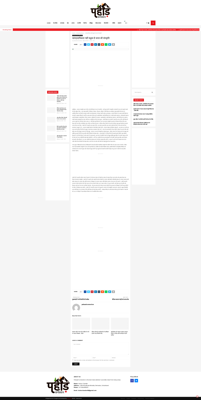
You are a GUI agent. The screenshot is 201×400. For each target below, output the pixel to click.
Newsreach (69, 398)
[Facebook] (147, 23)
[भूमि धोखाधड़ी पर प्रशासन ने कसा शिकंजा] (51, 138)
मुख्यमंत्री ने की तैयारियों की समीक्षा (80, 299)
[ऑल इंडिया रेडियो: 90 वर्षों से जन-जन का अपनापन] (51, 119)
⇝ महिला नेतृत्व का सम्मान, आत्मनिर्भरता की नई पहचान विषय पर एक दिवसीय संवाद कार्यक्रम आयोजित (145, 29)
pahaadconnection (78, 40)
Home (48, 23)
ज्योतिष (113, 23)
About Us (123, 398)
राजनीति (79, 23)
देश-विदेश (55, 23)
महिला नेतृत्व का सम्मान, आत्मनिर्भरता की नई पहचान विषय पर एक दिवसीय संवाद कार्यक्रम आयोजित (143, 104)
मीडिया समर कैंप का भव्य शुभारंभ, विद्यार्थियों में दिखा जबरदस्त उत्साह (61, 109)
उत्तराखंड (62, 23)
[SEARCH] (152, 92)
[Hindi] (126, 23)
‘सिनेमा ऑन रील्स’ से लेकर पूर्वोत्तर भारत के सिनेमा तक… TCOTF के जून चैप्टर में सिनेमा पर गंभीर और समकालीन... (62, 98)
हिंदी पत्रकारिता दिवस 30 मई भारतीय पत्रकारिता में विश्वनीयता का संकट (62, 128)
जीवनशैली (106, 23)
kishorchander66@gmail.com (87, 390)
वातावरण (119, 23)
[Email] (149, 23)
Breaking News (76, 35)
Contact (128, 398)
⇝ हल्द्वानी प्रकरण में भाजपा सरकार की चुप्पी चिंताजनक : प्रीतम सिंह (180, 29)
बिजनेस (85, 23)
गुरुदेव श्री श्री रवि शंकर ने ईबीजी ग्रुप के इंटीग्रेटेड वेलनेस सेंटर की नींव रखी (141, 123)
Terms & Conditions (149, 398)
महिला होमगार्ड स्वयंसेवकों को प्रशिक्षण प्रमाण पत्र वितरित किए (100, 332)
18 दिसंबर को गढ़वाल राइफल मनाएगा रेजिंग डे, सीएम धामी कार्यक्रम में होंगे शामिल (119, 333)
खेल (68, 23)
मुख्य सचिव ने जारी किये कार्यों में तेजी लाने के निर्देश (143, 119)
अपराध (73, 23)
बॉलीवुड (91, 23)
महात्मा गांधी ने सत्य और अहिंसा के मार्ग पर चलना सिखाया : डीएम (80, 332)
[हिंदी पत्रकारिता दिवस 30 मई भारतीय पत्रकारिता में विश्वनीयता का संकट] (51, 128)
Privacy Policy (141, 398)
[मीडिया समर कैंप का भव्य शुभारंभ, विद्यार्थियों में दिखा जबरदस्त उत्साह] (51, 110)
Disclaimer (134, 398)
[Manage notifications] (197, 396)
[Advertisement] (100, 97)
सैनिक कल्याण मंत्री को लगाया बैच (120, 299)
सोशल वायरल (98, 23)
